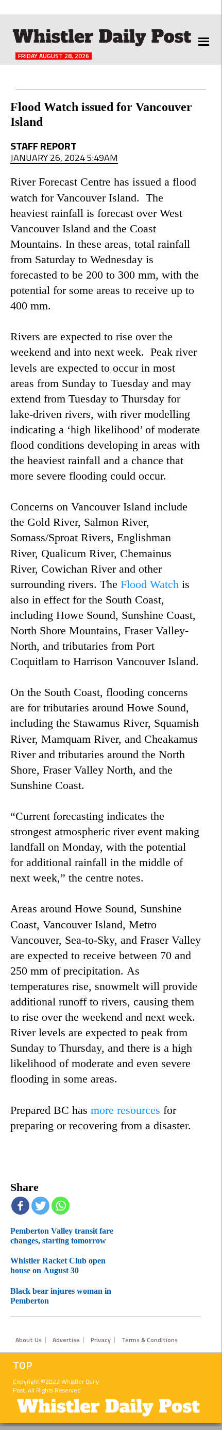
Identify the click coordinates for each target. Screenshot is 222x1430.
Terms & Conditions (150, 1340)
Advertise (66, 1340)
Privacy (101, 1340)
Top (22, 1365)
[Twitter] (40, 1206)
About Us (28, 1340)
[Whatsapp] (61, 1206)
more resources (125, 1110)
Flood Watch (150, 584)
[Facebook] (20, 1206)
